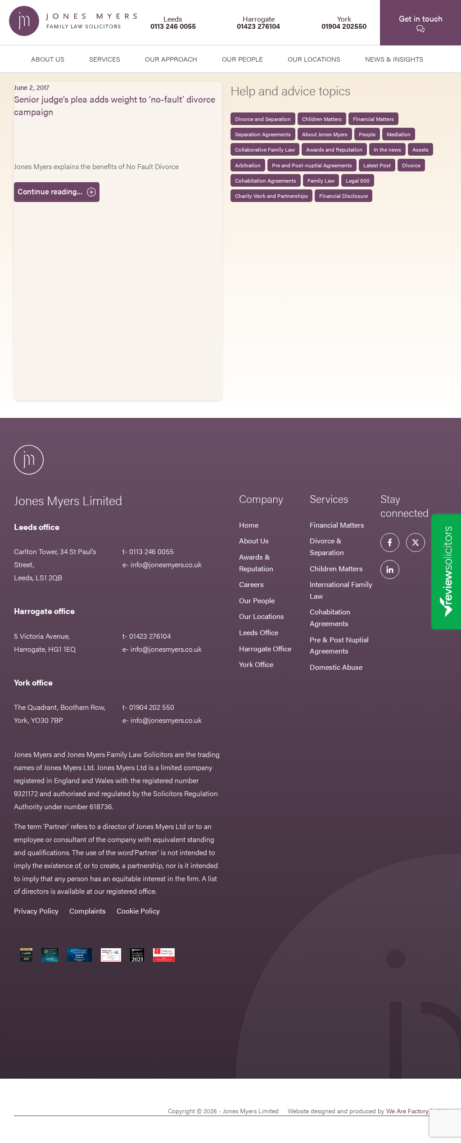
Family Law (320, 180)
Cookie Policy (138, 910)
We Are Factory (407, 1110)
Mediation (399, 134)
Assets (420, 149)
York (343, 22)
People (367, 134)
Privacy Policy (36, 910)
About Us (47, 58)
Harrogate (258, 22)
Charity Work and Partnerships (271, 196)
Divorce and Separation (263, 119)
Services (104, 58)
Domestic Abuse (336, 667)
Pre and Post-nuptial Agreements (312, 165)
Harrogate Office (265, 648)
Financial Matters (373, 119)
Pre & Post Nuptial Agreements (339, 645)
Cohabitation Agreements (265, 180)
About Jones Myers (325, 134)
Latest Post (377, 165)
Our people (242, 58)
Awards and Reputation (334, 149)
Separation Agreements (263, 134)
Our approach (171, 58)
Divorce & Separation (327, 546)
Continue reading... (50, 191)
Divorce (411, 165)
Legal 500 (358, 180)
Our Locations (261, 616)
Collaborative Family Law (265, 149)
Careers (251, 584)
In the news (387, 149)
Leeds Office (258, 632)
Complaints (87, 910)
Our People (257, 600)
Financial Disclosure (343, 196)
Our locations (314, 58)
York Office (256, 664)
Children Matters (322, 119)
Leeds (173, 22)
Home (248, 525)
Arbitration (248, 165)
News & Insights (394, 58)
